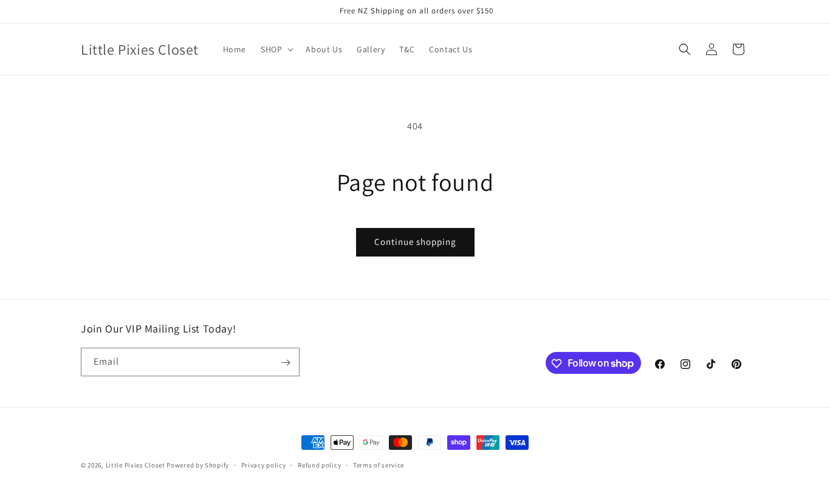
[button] (275, 49)
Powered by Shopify (197, 465)
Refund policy (319, 464)
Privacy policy (263, 464)
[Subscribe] (285, 362)
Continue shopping (415, 241)
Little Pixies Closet (136, 465)
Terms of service (378, 464)
